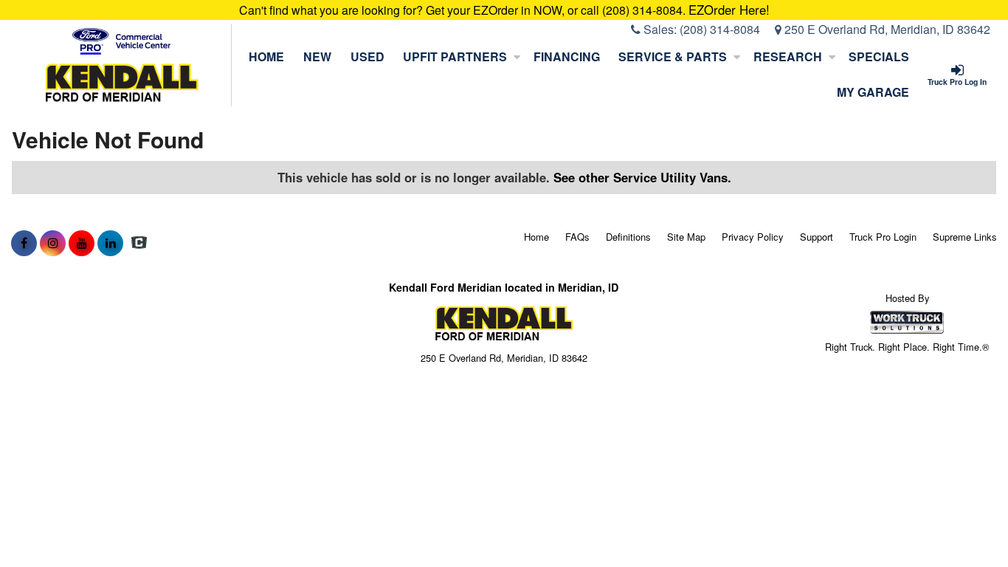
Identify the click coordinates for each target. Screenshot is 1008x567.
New (317, 56)
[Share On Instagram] (53, 243)
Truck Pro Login (882, 237)
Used (367, 56)
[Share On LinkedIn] (110, 243)
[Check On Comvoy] (139, 243)
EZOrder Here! (729, 9)
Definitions (628, 237)
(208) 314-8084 (720, 29)
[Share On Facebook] (24, 243)
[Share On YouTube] (81, 243)
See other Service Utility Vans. (642, 177)
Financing (567, 56)
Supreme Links (965, 237)
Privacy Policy (753, 237)
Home (266, 56)
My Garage (873, 91)
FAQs (577, 237)
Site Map (686, 237)
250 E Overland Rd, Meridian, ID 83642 (885, 29)
